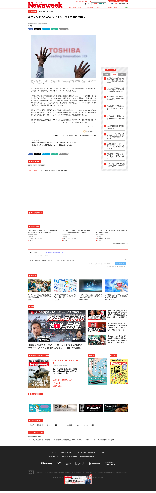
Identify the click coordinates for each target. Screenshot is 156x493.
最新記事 (95, 4)
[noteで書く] (54, 29)
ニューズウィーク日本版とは (59, 452)
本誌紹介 (112, 1)
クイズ (77, 425)
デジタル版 (56, 383)
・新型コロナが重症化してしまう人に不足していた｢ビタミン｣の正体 (53, 142)
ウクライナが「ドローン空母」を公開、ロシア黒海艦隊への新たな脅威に (115, 98)
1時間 (106, 74)
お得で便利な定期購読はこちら (62, 380)
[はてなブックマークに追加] (46, 29)
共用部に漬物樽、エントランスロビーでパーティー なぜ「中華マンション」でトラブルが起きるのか (115, 146)
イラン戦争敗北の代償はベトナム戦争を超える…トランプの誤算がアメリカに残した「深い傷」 (115, 107)
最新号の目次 (57, 386)
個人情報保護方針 (73, 456)
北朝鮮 (39, 425)
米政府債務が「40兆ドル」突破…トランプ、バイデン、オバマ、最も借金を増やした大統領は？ (115, 156)
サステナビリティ (123, 7)
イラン (62, 425)
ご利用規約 (52, 456)
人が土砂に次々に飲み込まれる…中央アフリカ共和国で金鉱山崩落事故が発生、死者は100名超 (116, 117)
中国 (55, 425)
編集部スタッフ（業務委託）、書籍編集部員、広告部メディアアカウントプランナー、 (70, 440)
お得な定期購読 (122, 1)
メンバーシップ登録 (74, 452)
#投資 (40, 11)
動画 (116, 4)
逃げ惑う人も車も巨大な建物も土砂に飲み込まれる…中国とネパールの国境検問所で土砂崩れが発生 (115, 80)
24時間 (114, 74)
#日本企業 (50, 11)
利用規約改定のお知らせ (34, 436)
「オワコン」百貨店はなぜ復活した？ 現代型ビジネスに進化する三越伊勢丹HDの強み (115, 89)
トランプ (31, 425)
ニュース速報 (109, 4)
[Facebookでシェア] (30, 29)
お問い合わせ (91, 452)
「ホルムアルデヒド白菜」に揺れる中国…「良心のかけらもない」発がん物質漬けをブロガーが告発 (115, 136)
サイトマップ (103, 456)
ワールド (68, 7)
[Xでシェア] (37, 29)
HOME (30, 170)
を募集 (112, 440)
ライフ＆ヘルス (108, 7)
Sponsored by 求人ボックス (120, 243)
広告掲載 (83, 452)
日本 (79, 7)
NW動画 (69, 425)
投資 (93, 425)
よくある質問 (101, 452)
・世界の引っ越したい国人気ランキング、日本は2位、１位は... (51, 145)
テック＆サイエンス (88, 7)
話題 (115, 7)
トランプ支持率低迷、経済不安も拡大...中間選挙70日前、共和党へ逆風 (115, 127)
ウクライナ (47, 425)
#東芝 (44, 11)
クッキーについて (61, 456)
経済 (74, 7)
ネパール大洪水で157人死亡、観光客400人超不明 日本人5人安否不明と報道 (116, 165)
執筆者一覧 (101, 4)
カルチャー (98, 7)
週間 (122, 74)
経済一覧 (36, 170)
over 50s (85, 425)
